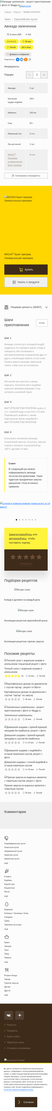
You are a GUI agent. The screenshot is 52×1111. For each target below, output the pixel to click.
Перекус (8, 958)
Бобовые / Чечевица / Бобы (16, 913)
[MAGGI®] (26, 9)
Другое (7, 990)
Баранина (8, 909)
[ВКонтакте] (17, 59)
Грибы (7, 921)
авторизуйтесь (17, 538)
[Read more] (22, 594)
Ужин (7, 19)
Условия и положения (18, 1048)
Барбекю (8, 880)
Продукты (12, 1030)
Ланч (6, 950)
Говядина (8, 917)
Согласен (29, 1102)
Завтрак (7, 946)
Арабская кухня (11, 855)
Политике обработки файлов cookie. (19, 1090)
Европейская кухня (25, 19)
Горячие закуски (11, 983)
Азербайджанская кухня (14, 843)
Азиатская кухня (11, 847)
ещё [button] (6, 863)
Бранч (7, 942)
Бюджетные (9, 888)
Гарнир (7, 979)
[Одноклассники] (25, 59)
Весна (7, 892)
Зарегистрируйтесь (20, 534)
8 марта (7, 876)
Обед (6, 954)
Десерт (7, 987)
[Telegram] (21, 59)
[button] (16, 519)
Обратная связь (15, 1042)
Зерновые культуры (13, 925)
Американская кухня (13, 851)
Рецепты (11, 1025)
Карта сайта (13, 1036)
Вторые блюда (10, 975)
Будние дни (9, 884)
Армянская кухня (11, 859)
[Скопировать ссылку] (29, 59)
